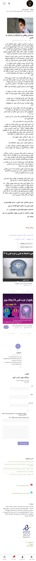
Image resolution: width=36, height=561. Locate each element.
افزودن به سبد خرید (25, 291)
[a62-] (20, 25)
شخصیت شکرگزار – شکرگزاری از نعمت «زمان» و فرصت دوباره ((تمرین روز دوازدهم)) (18, 465)
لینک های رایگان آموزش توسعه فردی (21, 235)
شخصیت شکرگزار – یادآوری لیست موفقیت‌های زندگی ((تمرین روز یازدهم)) (18, 468)
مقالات (25, 40)
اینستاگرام (27, 486)
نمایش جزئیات (11, 291)
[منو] (5, 3)
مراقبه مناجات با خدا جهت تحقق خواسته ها (24, 471)
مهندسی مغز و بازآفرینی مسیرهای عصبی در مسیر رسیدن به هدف (20, 461)
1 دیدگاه (30, 40)
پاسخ (20, 367)
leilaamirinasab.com (16, 40)
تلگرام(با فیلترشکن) (25, 493)
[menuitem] (9, 3)
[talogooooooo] (21, 3)
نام (32, 386)
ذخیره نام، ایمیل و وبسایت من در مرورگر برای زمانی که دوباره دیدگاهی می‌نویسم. (14, 414)
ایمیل (31, 394)
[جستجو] (9, 3)
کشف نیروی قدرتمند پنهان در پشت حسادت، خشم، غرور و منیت (21, 474)
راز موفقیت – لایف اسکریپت (24, 239)
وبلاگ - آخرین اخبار (27, 9)
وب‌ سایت (31, 403)
